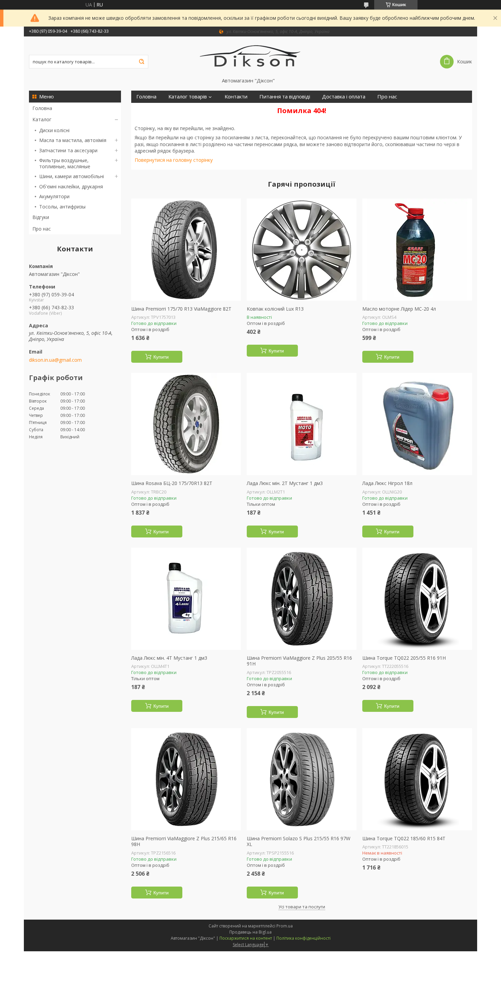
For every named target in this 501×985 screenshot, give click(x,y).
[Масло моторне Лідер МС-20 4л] (417, 250)
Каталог (41, 119)
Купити (161, 357)
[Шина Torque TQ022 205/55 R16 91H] (417, 599)
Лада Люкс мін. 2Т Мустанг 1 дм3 (285, 483)
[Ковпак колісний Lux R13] (301, 250)
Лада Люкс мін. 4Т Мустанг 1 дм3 (169, 658)
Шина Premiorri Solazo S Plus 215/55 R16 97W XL (298, 841)
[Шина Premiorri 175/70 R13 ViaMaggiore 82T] (186, 250)
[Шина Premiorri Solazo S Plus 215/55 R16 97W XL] (301, 779)
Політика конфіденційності (303, 938)
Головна (42, 108)
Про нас (41, 228)
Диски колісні (54, 130)
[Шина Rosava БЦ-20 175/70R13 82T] (186, 424)
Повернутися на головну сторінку (174, 160)
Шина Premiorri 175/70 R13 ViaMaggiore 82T (181, 309)
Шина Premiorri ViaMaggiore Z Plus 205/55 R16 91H (299, 661)
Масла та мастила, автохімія (72, 140)
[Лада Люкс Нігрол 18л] (417, 424)
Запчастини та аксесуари (68, 150)
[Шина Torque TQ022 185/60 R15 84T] (417, 779)
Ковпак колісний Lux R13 (275, 309)
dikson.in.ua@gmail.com (55, 360)
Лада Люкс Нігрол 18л (387, 483)
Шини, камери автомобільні (71, 176)
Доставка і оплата (343, 96)
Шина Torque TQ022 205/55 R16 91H (404, 658)
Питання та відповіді (284, 96)
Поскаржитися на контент (245, 938)
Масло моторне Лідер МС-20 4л (399, 309)
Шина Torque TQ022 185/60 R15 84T (403, 838)
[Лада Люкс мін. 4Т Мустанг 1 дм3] (186, 599)
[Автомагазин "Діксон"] (250, 57)
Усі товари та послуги (301, 907)
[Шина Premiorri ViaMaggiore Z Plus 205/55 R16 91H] (301, 599)
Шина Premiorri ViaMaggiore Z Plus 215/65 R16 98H (184, 841)
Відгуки (40, 217)
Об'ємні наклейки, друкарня (71, 186)
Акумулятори (54, 196)
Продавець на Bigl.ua (250, 932)
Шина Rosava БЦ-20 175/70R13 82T (171, 483)
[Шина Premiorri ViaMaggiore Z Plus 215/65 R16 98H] (186, 779)
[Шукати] (141, 61)
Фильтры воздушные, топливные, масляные (64, 163)
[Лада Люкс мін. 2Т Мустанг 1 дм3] (301, 424)
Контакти (236, 96)
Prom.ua (284, 926)
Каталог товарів (187, 96)
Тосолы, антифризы (62, 206)
